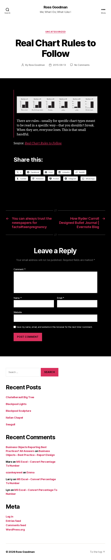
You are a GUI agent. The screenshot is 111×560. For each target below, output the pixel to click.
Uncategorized (55, 32)
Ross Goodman (55, 7)
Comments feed (16, 525)
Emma (31, 472)
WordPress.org (15, 529)
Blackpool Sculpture (18, 410)
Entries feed (13, 520)
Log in (9, 516)
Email (60, 298)
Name (18, 298)
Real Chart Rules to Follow (43, 143)
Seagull (10, 424)
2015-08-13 (59, 64)
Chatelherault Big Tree (20, 397)
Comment (20, 269)
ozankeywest (14, 472)
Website (18, 312)
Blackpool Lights (16, 404)
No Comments (81, 64)
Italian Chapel (14, 417)
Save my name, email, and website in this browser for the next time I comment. (54, 327)
